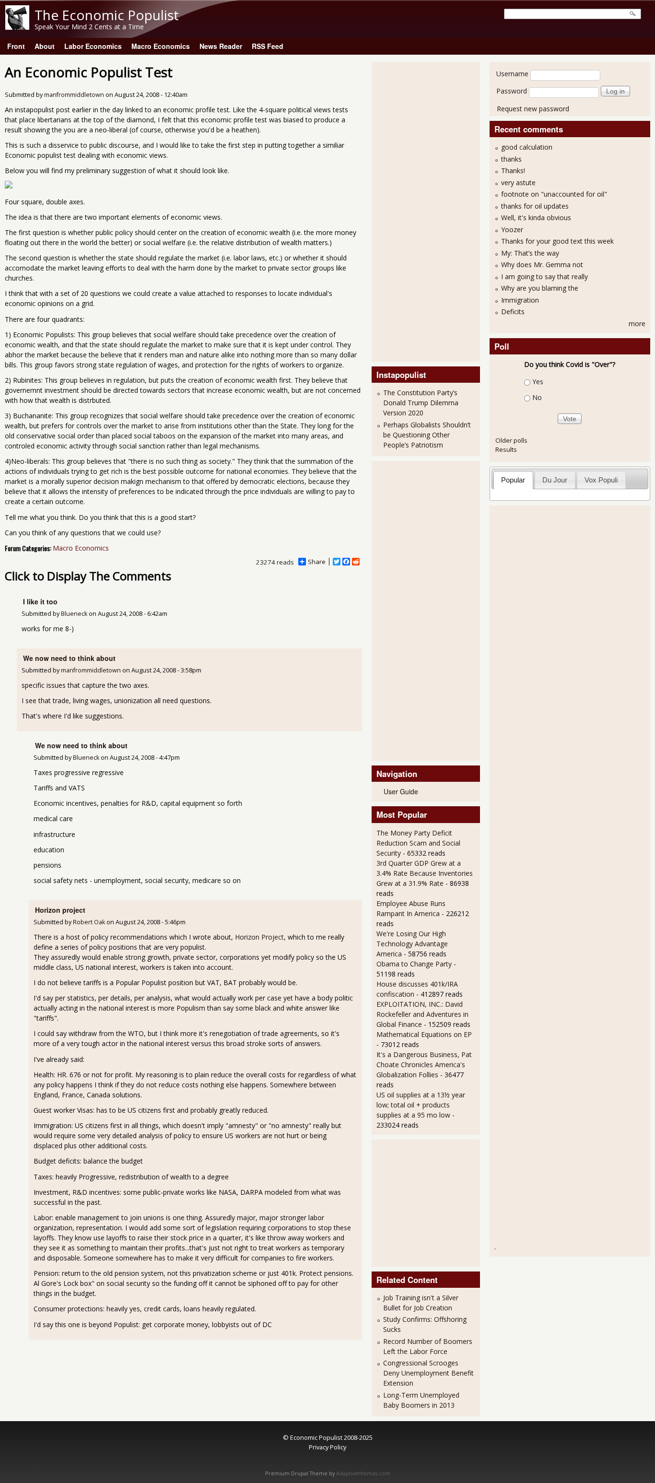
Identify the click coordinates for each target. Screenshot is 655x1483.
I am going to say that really (544, 276)
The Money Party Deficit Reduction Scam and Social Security (418, 843)
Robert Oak (89, 922)
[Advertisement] (414, 210)
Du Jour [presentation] (554, 480)
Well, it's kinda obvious (536, 217)
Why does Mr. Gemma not (542, 264)
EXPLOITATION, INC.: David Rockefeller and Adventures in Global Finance (422, 1014)
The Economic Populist (107, 15)
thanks (511, 159)
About (45, 46)
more (637, 323)
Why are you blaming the (539, 288)
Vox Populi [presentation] (601, 480)
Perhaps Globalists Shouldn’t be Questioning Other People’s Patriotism (427, 434)
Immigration (520, 300)
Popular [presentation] (513, 480)
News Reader (220, 46)
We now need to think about (69, 658)
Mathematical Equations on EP (424, 1034)
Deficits (513, 311)
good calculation (526, 147)
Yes (537, 381)
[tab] (513, 480)
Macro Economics (160, 46)
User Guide (401, 791)
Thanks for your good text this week (557, 241)
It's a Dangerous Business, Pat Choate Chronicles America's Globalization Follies (424, 1064)
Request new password (533, 108)
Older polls (511, 440)
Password (511, 90)
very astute (518, 182)
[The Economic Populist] (17, 27)
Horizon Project (259, 937)
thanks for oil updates (535, 206)
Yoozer (512, 229)
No (537, 397)
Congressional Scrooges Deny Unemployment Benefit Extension (428, 1373)
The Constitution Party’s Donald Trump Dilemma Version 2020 (420, 402)
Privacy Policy (327, 1447)
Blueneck (74, 614)
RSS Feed (267, 46)
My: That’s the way (530, 253)
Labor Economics (93, 46)
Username (512, 73)
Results (506, 449)
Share (317, 561)
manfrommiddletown (74, 95)
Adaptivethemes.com (363, 1473)
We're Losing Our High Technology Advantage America (412, 943)
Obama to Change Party (414, 963)
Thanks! (513, 170)
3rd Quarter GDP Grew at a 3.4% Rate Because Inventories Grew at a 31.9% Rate (424, 873)
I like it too (40, 601)
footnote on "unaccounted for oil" (554, 194)
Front (16, 46)
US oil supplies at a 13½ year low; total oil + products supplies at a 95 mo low (420, 1104)
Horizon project (60, 910)
